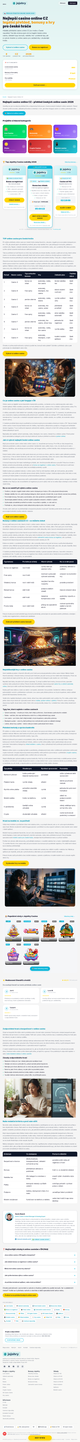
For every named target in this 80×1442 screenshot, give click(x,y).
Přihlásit (62, 3)
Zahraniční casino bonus (35, 1384)
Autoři (19, 1347)
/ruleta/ (38, 700)
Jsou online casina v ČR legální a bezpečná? (20, 1255)
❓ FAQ (16, 1321)
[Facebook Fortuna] (9, 1366)
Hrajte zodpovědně (62, 1432)
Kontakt (25, 1347)
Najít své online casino (15, 517)
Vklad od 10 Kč (57, 1376)
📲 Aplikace (59, 1313)
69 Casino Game (8, 1392)
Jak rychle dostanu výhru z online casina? (19, 1275)
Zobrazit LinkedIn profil (24, 1239)
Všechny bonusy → (71, 162)
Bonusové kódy (32, 1381)
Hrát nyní (73, 3)
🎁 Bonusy (66, 1309)
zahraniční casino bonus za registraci (50, 537)
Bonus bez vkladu (33, 1376)
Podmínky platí (46, 225)
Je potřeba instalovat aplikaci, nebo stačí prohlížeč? (23, 1282)
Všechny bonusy (33, 1373)
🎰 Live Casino (8, 1306)
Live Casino (6, 1373)
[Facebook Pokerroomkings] (13, 1366)
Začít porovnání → (40, 85)
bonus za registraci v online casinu (44, 465)
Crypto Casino (7, 1390)
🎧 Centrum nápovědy (28, 1321)
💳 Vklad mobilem (23, 1317)
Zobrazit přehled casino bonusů (19, 622)
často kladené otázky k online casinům (19, 1054)
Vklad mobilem (57, 1384)
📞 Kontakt (7, 1321)
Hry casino (6, 1395)
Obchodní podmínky (9, 1418)
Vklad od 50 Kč (58, 1379)
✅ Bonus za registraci (11, 1309)
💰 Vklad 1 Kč (48, 1317)
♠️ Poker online (25, 1309)
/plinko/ (54, 700)
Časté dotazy (7, 1416)
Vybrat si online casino (15, 47)
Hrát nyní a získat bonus (40, 217)
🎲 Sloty (57, 1317)
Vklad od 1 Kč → (65, 212)
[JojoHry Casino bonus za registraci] (14, 187)
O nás (4, 1402)
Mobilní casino (57, 1390)
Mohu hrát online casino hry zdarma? (17, 1268)
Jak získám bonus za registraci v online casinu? (21, 1262)
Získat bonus (14, 200)
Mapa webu (6, 1347)
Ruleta (4, 1381)
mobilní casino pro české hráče (23, 837)
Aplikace (56, 1387)
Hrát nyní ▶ (40, 1438)
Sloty (4, 1379)
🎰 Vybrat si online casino (14, 113)
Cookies (67, 1439)
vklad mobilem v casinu (33, 744)
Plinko (4, 1387)
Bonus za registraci (40, 47)
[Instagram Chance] (22, 1366)
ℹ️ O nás (66, 1317)
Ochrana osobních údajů (57, 1439)
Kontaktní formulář (8, 1413)
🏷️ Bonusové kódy (9, 1313)
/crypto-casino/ (71, 752)
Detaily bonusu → (14, 204)
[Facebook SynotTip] (4, 1366)
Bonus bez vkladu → (40, 222)
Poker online (6, 1384)
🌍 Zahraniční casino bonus (42, 1309)
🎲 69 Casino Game (47, 1313)
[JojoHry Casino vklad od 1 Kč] (65, 191)
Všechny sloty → (69, 916)
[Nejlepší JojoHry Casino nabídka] (40, 196)
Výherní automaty (8, 1376)
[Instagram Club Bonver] (18, 1366)
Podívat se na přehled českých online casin (20, 1295)
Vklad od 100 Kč (58, 1381)
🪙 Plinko (21, 1313)
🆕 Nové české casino (39, 1306)
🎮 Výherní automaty (22, 1306)
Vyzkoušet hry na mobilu (16, 863)
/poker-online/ (60, 436)
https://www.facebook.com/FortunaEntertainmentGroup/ (36, 1146)
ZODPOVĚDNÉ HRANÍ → (14, 1340)
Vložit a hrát (65, 208)
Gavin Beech (20, 1214)
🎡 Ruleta (57, 1309)
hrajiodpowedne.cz (35, 1434)
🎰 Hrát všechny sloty (40, 968)
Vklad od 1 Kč (57, 1373)
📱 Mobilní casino (9, 1317)
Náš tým (13, 1347)
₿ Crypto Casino (32, 1313)
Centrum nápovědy (35, 1347)
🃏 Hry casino (36, 1317)
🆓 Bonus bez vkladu (55, 1306)
